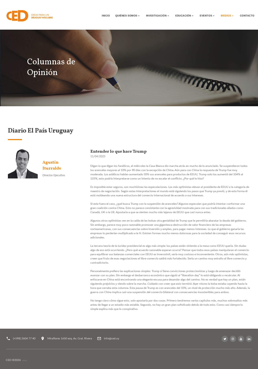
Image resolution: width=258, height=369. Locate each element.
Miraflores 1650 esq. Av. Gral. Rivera (69, 338)
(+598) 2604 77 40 (24, 338)
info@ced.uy (111, 338)
